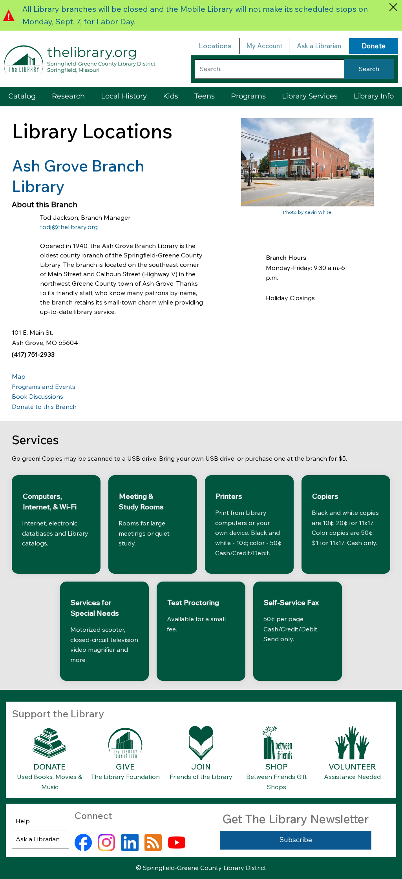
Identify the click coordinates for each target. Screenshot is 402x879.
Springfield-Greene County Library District (101, 63)
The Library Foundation (125, 777)
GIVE (125, 766)
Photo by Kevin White (307, 212)
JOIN (201, 766)
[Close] (393, 7)
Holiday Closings (290, 298)
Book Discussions (37, 396)
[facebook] (83, 842)
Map (19, 376)
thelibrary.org (92, 52)
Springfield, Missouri (73, 70)
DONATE (49, 766)
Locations (215, 45)
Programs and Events (43, 386)
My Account (264, 46)
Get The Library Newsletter (295, 819)
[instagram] (106, 842)
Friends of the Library (201, 777)
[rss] (153, 842)
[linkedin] (130, 842)
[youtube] (176, 842)
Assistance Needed (352, 777)
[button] (310, 96)
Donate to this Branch (44, 406)
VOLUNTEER (352, 766)
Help (23, 821)
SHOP (276, 766)
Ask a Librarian (319, 46)
